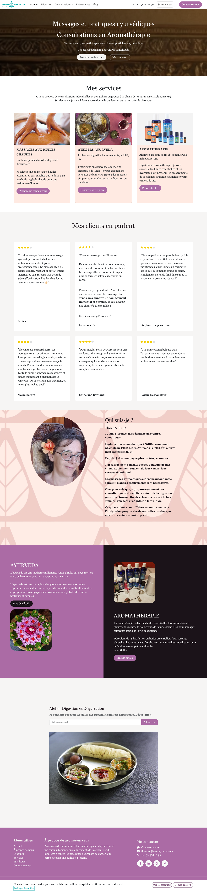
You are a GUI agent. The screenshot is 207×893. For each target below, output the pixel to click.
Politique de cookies (24, 888)
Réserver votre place (92, 190)
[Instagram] (156, 863)
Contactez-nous (190, 4)
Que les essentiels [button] (162, 884)
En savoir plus (150, 188)
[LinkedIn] (148, 863)
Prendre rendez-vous (92, 57)
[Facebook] (140, 863)
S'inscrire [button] (149, 722)
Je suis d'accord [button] (183, 884)
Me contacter (120, 57)
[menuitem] (34, 4)
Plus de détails (21, 603)
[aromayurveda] (165, 863)
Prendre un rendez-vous (33, 191)
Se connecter (165, 4)
